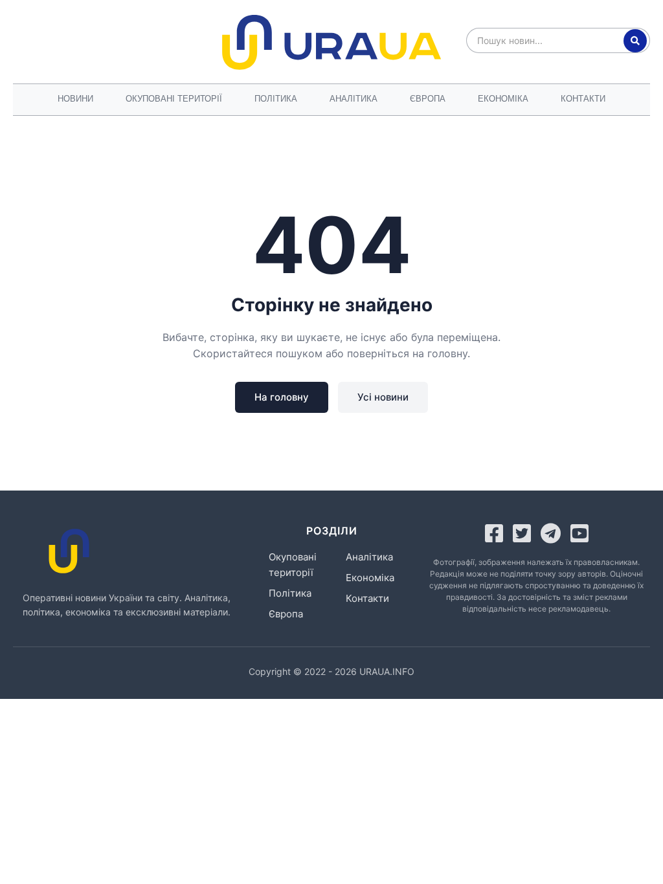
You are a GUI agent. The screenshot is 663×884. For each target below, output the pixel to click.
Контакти (583, 99)
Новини (75, 99)
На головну (281, 397)
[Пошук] (635, 40)
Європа (427, 99)
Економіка (503, 99)
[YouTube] (579, 533)
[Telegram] (551, 533)
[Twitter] (522, 533)
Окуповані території (174, 99)
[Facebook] (494, 533)
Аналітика (353, 99)
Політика (275, 99)
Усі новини (383, 397)
